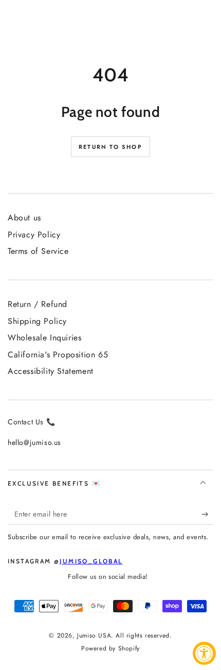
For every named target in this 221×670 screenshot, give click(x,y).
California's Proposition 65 (58, 354)
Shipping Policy (37, 321)
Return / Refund (37, 304)
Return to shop (110, 147)
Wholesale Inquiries (44, 337)
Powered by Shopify (110, 648)
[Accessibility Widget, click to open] (204, 653)
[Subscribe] (207, 514)
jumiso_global (91, 561)
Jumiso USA (94, 635)
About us (24, 218)
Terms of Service (38, 251)
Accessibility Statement (51, 371)
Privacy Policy (34, 234)
